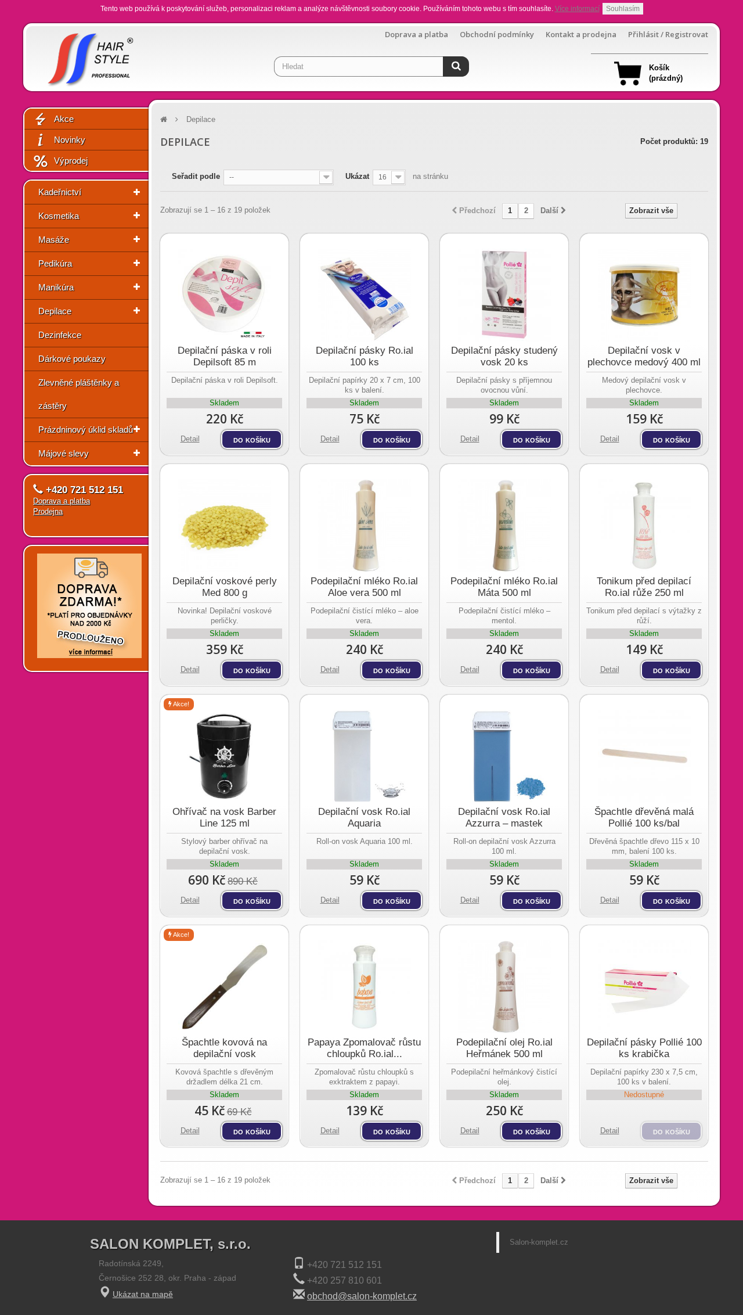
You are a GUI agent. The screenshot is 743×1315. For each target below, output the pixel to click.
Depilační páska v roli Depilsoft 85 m (225, 356)
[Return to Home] (163, 119)
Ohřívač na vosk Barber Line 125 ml (224, 817)
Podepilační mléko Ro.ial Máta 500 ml (504, 587)
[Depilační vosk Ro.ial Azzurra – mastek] (504, 756)
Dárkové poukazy (72, 359)
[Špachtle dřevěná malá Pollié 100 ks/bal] (644, 756)
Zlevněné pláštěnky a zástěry (78, 394)
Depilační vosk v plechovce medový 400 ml (644, 356)
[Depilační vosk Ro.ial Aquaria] (364, 756)
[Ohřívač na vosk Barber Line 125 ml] (224, 756)
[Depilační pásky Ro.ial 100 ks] (364, 295)
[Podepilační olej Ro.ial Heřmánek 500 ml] (504, 986)
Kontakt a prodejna (581, 34)
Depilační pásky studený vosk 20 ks (504, 356)
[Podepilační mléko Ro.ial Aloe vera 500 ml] (364, 525)
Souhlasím (623, 9)
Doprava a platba (416, 34)
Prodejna (48, 511)
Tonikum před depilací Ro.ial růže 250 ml (644, 587)
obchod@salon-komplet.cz (362, 1296)
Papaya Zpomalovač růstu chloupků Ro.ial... (364, 1048)
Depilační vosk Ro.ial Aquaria (364, 817)
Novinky (69, 140)
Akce (64, 119)
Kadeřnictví (59, 192)
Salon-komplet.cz (539, 1242)
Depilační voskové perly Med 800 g (224, 587)
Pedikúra (55, 263)
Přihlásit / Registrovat (668, 34)
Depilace (54, 311)
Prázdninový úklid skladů (85, 429)
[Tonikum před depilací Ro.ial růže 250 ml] (644, 525)
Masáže (53, 240)
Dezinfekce (59, 335)
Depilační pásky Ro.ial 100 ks (364, 356)
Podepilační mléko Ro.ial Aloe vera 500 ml (364, 587)
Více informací (577, 9)
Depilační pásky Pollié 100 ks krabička (644, 1048)
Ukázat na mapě (143, 1294)
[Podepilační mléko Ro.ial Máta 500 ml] (504, 525)
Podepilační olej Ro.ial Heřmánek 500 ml (504, 1048)
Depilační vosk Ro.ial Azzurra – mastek (504, 817)
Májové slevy (63, 453)
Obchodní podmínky (497, 34)
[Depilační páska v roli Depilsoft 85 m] (224, 295)
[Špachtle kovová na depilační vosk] (224, 986)
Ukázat (357, 176)
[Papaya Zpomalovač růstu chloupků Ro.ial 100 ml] (364, 986)
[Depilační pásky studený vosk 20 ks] (504, 295)
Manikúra (56, 287)
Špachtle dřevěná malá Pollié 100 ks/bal (644, 817)
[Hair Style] (89, 56)
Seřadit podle (196, 176)
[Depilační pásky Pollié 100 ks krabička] (644, 986)
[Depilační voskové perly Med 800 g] (224, 525)
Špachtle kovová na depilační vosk (224, 1048)
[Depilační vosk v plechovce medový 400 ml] (644, 295)
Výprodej (71, 161)
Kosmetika (58, 216)
